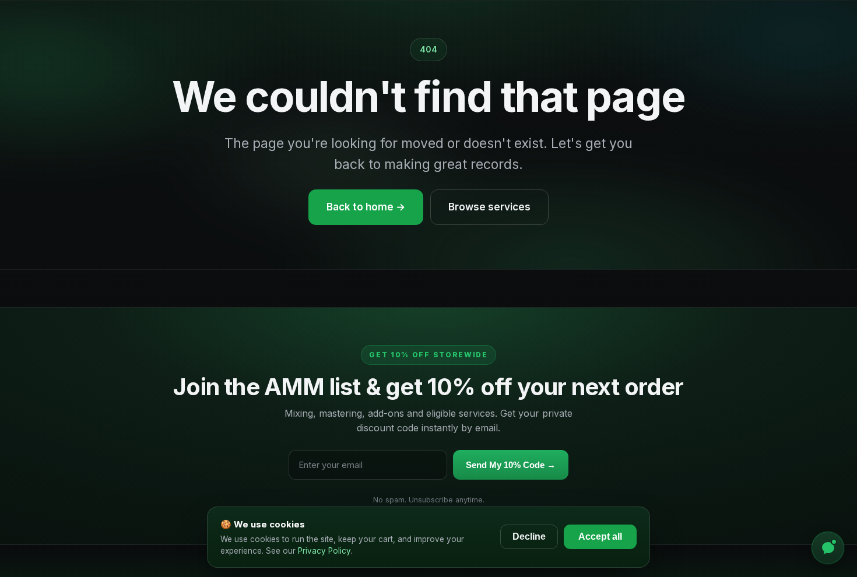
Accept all (600, 536)
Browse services (489, 207)
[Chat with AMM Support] (828, 548)
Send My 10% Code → (511, 465)
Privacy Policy (324, 550)
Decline (529, 536)
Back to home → (365, 207)
